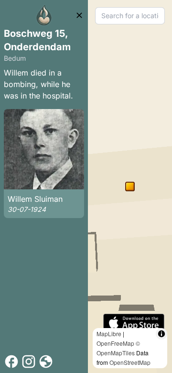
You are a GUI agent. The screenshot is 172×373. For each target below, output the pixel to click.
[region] (130, 186)
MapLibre (109, 333)
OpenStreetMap (129, 362)
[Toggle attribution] (161, 334)
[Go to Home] (43, 15)
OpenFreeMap (115, 343)
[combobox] (130, 16)
